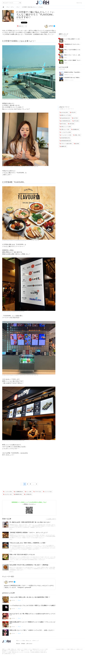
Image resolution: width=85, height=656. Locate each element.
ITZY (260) (76, 121)
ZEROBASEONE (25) (66, 140)
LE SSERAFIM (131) (65, 121)
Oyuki (65, 62)
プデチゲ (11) (38, 491)
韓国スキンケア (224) (66, 115)
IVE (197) (73, 112)
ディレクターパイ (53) (66, 135)
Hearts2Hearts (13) (65, 118)
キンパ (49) (28, 491)
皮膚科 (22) (63, 146)
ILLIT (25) (75, 118)
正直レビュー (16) (65, 129)
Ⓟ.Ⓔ (10, 529)
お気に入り (20, 26)
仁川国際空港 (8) (19, 491)
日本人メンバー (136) (66, 126)
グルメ (17, 19)
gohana (51, 26)
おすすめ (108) (64, 112)
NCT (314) (63, 123)
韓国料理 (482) (18, 494)
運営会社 (18, 643)
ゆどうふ (11, 561)
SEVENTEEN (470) (65, 138)
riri (64, 41)
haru (65, 52)
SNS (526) (71, 123)
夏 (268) (77, 143)
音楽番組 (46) (75, 129)
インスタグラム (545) (66, 132)
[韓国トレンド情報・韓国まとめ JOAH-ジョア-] (42, 3)
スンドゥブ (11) (48, 491)
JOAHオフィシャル (68, 74)
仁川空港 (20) (28, 494)
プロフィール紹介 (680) (66, 143)
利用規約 (23, 643)
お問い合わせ (29, 643)
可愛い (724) (77, 135)
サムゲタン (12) (8, 494)
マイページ (79, 3)
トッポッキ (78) (8, 491)
